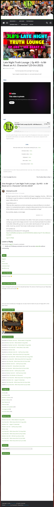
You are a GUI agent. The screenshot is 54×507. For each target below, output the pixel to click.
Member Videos (5, 400)
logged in (11, 244)
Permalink (22, 193)
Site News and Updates (7, 406)
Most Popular (5, 402)
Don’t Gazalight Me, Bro (10, 177)
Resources (12, 21)
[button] (16, 21)
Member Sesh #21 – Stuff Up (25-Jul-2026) (18, 352)
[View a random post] (50, 23)
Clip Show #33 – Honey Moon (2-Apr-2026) (18, 347)
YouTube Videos (5, 411)
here (39, 147)
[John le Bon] (27, 1)
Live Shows (6, 59)
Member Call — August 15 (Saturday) (15, 380)
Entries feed (5, 263)
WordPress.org (5, 268)
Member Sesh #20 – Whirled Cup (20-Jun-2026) (13, 436)
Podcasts (4, 404)
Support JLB (24, 24)
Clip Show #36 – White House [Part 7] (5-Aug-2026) (19, 377)
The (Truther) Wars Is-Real (43, 177)
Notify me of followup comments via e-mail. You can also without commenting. (23, 247)
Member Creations (6, 397)
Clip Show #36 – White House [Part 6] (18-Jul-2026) (18, 361)
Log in (3, 261)
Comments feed (5, 266)
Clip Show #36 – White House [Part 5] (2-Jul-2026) (18, 384)
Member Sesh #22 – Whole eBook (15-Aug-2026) (19, 340)
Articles (3, 393)
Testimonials (29, 21)
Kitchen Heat (12, 349)
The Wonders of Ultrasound (16, 375)
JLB (13, 68)
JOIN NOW (21, 21)
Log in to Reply (10, 238)
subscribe (38, 246)
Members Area (13, 24)
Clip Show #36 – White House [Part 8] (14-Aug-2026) (17, 354)
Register (4, 259)
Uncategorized (5, 409)
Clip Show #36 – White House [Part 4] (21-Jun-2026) (14, 440)
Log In (31, 24)
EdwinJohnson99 (11, 191)
